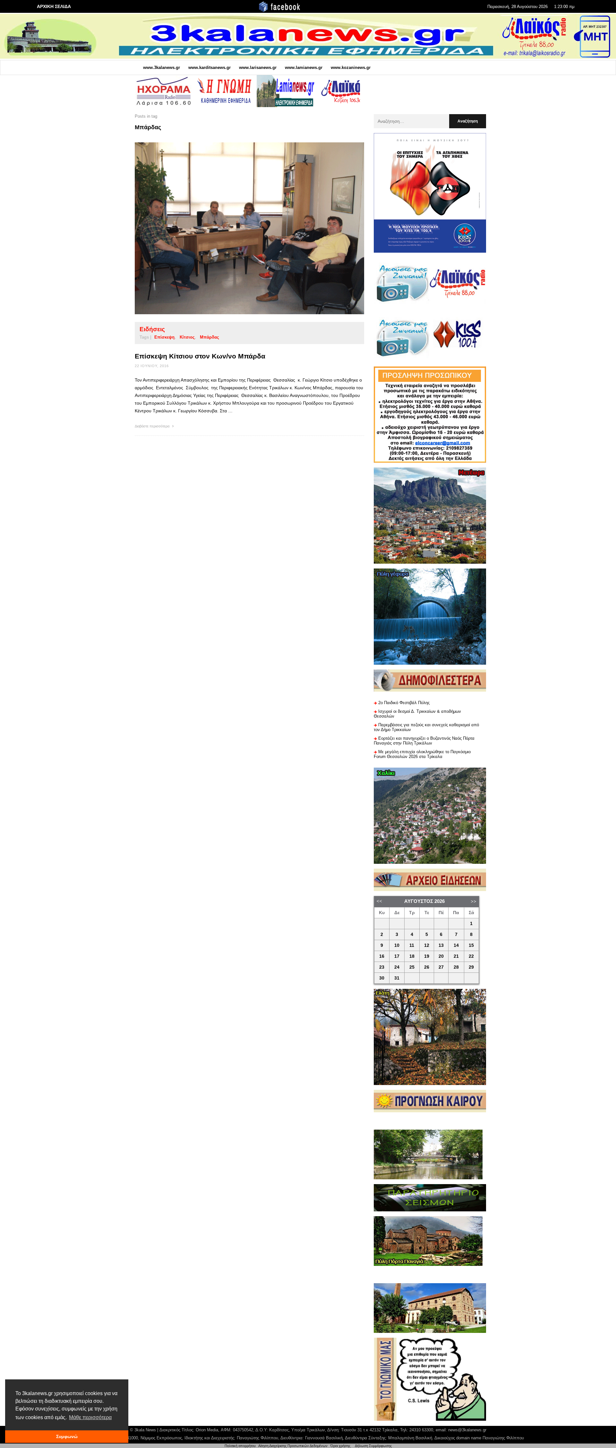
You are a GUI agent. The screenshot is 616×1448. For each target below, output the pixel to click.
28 (456, 967)
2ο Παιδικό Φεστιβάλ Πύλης (404, 702)
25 (412, 967)
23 (381, 967)
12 (426, 945)
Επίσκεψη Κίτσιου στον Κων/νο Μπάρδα (200, 356)
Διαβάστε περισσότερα (152, 426)
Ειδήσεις (152, 329)
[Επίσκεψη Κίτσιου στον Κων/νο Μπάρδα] (239, 228)
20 (441, 956)
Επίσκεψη (164, 337)
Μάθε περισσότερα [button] (90, 1417)
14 (456, 945)
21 (456, 956)
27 (441, 967)
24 (396, 967)
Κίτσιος (187, 337)
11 (411, 945)
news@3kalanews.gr (467, 1429)
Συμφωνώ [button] (67, 1436)
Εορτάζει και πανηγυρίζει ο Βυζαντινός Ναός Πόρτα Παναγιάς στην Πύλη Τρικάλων (424, 740)
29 (471, 967)
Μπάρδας (209, 337)
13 (441, 945)
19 (426, 956)
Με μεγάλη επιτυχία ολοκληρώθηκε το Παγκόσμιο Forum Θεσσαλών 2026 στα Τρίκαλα (422, 754)
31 (396, 978)
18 (412, 956)
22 (471, 956)
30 (381, 978)
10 (396, 945)
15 (471, 945)
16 (381, 956)
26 (426, 967)
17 (396, 956)
